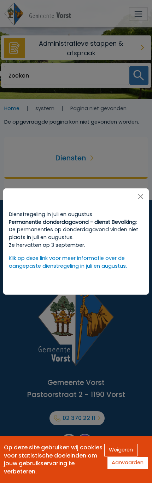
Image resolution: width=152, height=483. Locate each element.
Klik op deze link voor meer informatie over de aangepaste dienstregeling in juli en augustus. (68, 262)
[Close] (140, 196)
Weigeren (121, 449)
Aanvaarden (128, 462)
